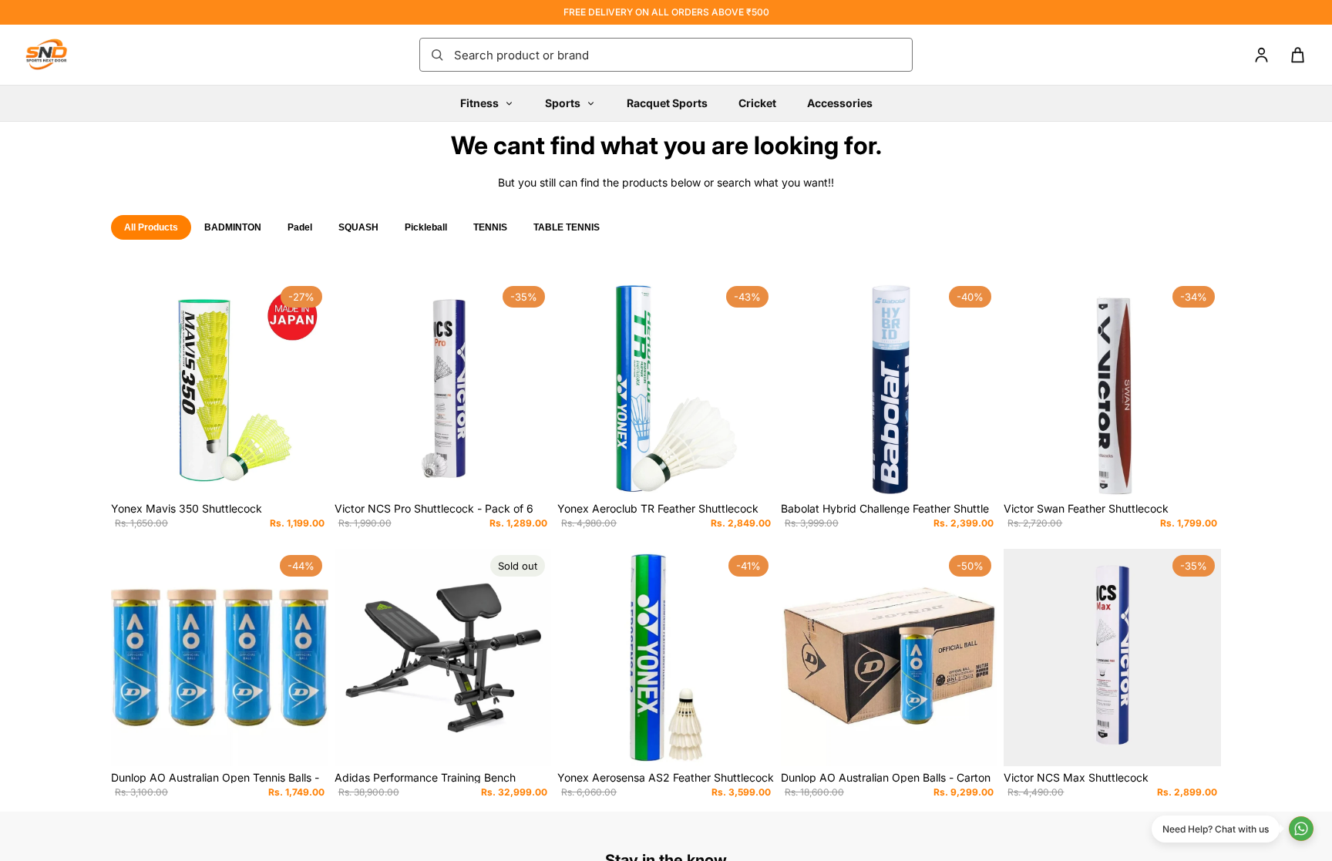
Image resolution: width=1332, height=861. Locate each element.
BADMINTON (232, 227)
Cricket (757, 102)
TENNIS (490, 227)
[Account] (1261, 55)
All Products (151, 227)
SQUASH (358, 227)
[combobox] (678, 55)
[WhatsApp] (1301, 828)
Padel (300, 227)
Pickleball (426, 227)
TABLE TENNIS (566, 227)
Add (317, 472)
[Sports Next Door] (62, 54)
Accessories (840, 102)
